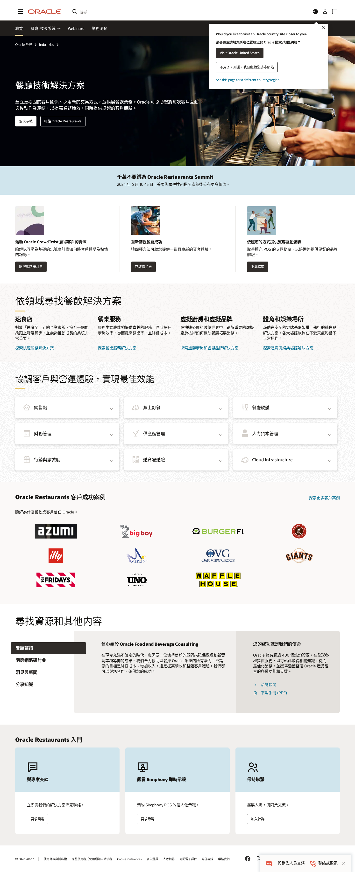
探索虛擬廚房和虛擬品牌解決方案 (209, 347)
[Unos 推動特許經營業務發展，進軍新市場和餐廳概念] (137, 580)
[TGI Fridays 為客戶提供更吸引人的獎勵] (55, 580)
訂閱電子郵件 (188, 859)
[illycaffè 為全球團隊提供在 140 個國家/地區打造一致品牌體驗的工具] (55, 555)
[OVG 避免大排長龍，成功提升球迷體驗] (218, 555)
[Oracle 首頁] (44, 11)
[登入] (325, 11)
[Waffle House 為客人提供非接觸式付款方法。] (218, 580)
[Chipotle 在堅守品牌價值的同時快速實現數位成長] (299, 531)
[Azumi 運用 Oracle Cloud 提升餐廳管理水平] (55, 531)
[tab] (48, 648)
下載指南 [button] (257, 266)
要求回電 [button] (37, 819)
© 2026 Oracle (24, 859)
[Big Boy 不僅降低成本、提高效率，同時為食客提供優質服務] (137, 531)
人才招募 (169, 859)
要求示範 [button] (26, 121)
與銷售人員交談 (291, 863)
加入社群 (257, 819)
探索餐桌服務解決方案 (117, 347)
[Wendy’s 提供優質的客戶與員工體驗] (299, 580)
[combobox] (177, 11)
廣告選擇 (152, 859)
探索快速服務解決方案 (34, 347)
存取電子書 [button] (143, 266)
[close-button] (344, 863)
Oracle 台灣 (23, 44)
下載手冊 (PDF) (274, 692)
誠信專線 (207, 859)
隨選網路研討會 (31, 266)
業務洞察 (99, 28)
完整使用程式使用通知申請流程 (92, 859)
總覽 (19, 28)
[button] (20, 11)
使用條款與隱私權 (55, 859)
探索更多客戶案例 (324, 497)
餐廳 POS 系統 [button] (43, 28)
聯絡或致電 (328, 863)
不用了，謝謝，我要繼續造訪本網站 (247, 67)
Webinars (76, 28)
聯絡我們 (224, 859)
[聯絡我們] (335, 11)
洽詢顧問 (268, 684)
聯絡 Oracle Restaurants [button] (63, 121)
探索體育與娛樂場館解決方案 (288, 347)
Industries (46, 44)
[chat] (269, 863)
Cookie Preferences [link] (129, 859)
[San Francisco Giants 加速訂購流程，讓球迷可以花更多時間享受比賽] (299, 555)
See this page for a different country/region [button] (247, 79)
